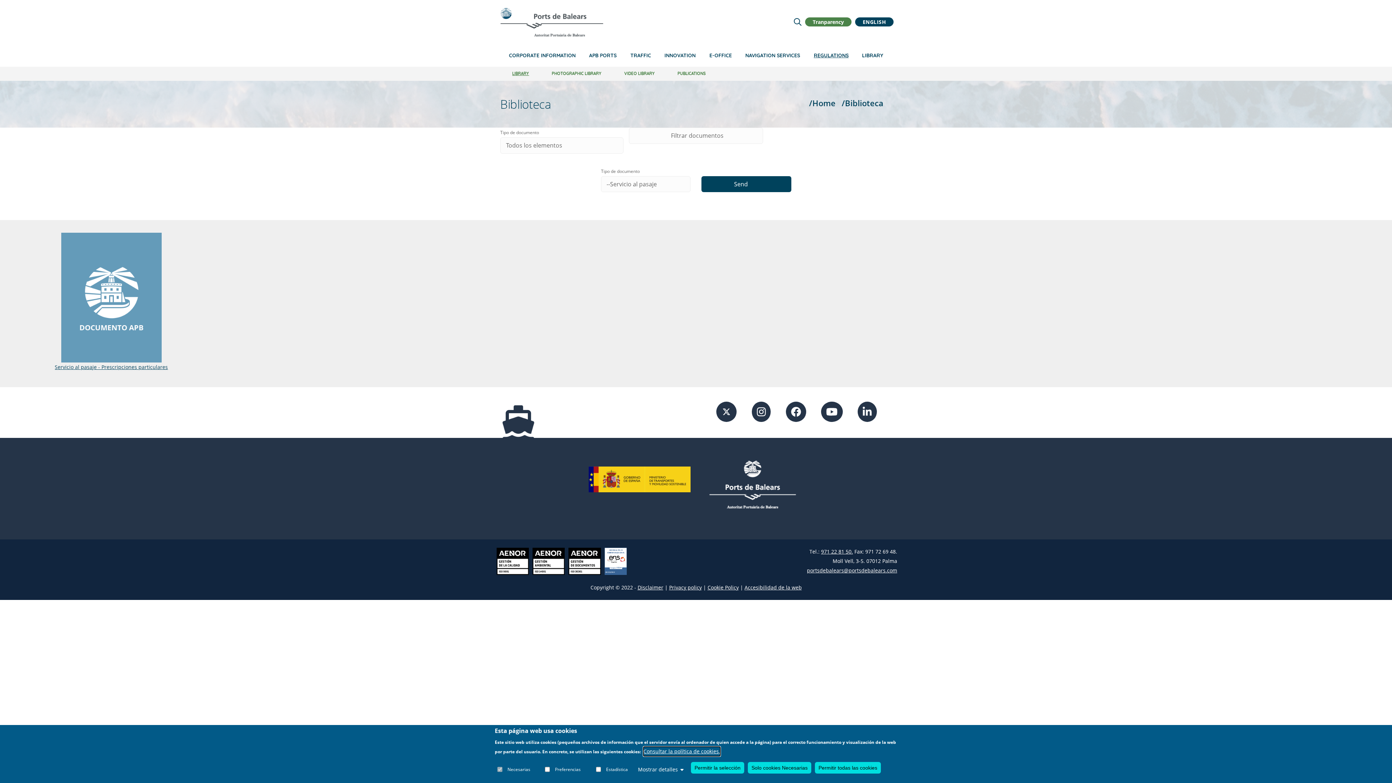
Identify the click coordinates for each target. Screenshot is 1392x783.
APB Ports (603, 55)
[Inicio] (551, 22)
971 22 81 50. (837, 551)
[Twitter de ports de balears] (726, 411)
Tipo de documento (519, 132)
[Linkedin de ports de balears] (867, 411)
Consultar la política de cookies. (681, 751)
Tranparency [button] (828, 21)
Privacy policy (685, 587)
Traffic (640, 55)
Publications (692, 73)
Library (872, 55)
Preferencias (568, 769)
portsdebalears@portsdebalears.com (852, 570)
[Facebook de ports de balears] (796, 411)
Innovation (680, 55)
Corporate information (542, 55)
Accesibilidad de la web (773, 587)
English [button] (874, 21)
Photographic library (576, 73)
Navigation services (772, 55)
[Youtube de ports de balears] (832, 411)
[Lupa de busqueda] (797, 21)
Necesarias (519, 769)
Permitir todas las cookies (848, 768)
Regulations (831, 55)
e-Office (720, 55)
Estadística (617, 769)
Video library (639, 73)
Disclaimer (650, 587)
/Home (822, 103)
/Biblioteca (862, 103)
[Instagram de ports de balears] (761, 411)
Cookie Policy (723, 587)
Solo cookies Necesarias (779, 768)
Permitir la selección (718, 768)
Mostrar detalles (658, 769)
